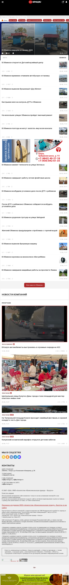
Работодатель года (58, 20)
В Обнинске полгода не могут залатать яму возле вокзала (27, 128)
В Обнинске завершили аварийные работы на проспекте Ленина (29, 270)
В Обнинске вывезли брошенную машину (19, 244)
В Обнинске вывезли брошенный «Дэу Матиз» (21, 89)
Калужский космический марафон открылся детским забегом (28, 440)
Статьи (24, 17)
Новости (4, 17)
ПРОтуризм (22, 20)
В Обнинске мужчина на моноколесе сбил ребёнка (23, 257)
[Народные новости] (63, 2)
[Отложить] (13, 53)
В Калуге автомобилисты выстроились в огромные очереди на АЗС (31, 347)
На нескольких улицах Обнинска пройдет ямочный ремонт (27, 115)
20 (58, 351)
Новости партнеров (49, 550)
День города (13, 20)
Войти (66, 2)
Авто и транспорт (7, 344)
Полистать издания (8, 493)
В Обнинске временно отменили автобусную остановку (26, 76)
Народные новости (14, 17)
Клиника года (47, 20)
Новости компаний (14, 294)
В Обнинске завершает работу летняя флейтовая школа (26, 178)
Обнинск (62, 57)
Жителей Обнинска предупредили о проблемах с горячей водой (29, 231)
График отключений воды (34, 20)
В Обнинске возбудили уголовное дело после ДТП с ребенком (29, 191)
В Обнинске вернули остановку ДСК (17, 50)
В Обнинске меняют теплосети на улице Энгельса (23, 165)
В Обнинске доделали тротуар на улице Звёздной (23, 217)
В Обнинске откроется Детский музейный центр (22, 63)
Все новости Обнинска (34, 285)
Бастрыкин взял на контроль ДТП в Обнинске (21, 102)
